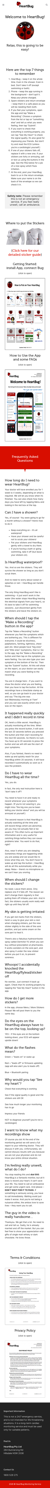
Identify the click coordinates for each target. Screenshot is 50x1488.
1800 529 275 (11, 1475)
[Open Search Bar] (46, 4)
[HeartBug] (25, 5)
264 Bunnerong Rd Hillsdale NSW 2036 (14, 1450)
